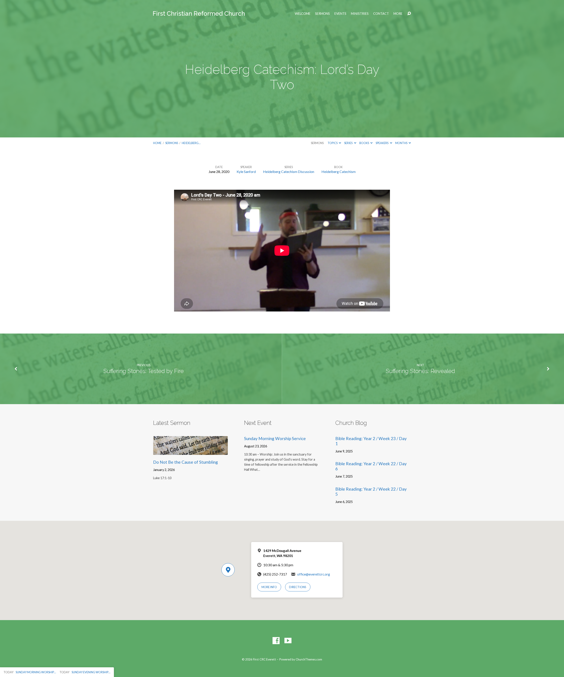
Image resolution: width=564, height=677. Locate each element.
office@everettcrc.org (313, 574)
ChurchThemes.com (309, 659)
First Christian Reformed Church (199, 13)
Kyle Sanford (246, 171)
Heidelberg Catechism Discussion (288, 171)
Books (364, 143)
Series (348, 143)
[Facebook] (276, 640)
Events (340, 13)
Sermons (322, 13)
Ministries (360, 13)
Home (157, 143)
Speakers (382, 143)
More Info (269, 587)
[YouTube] (287, 640)
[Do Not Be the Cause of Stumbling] (190, 451)
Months (401, 143)
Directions (297, 587)
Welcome (302, 13)
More (398, 13)
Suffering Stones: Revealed (420, 371)
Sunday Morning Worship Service (275, 438)
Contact (381, 13)
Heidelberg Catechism (338, 171)
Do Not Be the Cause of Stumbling (185, 462)
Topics (333, 143)
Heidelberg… (191, 143)
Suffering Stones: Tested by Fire (143, 371)
